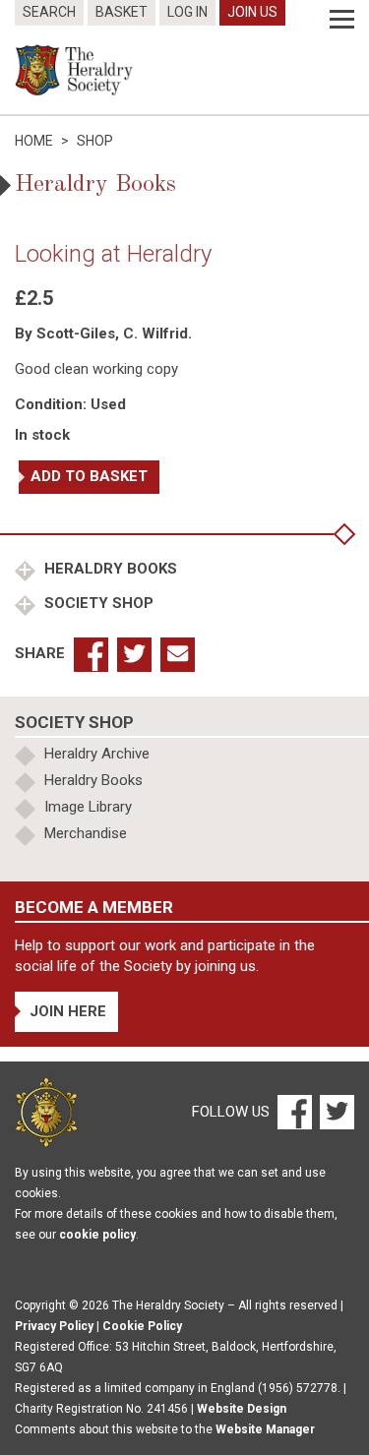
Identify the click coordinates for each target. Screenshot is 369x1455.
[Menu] (342, 20)
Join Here (68, 1011)
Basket (121, 12)
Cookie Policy (142, 1326)
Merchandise (85, 833)
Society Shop (97, 603)
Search (49, 12)
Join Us (252, 12)
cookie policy (97, 1235)
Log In (187, 12)
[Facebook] (294, 1112)
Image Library (88, 807)
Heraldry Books (108, 568)
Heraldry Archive (97, 753)
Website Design (241, 1409)
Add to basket (89, 476)
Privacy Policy (54, 1326)
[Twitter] (334, 1112)
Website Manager (265, 1429)
